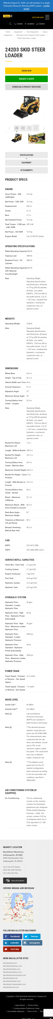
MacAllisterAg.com (10, 963)
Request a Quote (26, 79)
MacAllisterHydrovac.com (12, 966)
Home (8, 32)
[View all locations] (18, 924)
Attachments (26, 170)
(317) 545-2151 (38, 17)
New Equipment (32, 32)
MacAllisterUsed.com (11, 987)
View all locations (17, 881)
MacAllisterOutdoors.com (12, 972)
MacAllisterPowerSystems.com (14, 975)
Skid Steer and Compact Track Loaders (30, 35)
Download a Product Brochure (26, 87)
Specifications (26, 155)
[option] (17, 139)
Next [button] (43, 128)
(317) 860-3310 (9, 873)
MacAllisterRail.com (10, 978)
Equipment (18, 32)
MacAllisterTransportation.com (14, 984)
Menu (47, 19)
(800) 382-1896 (9, 870)
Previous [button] (9, 128)
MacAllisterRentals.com (12, 981)
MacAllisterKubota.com (11, 969)
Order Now (26, 71)
